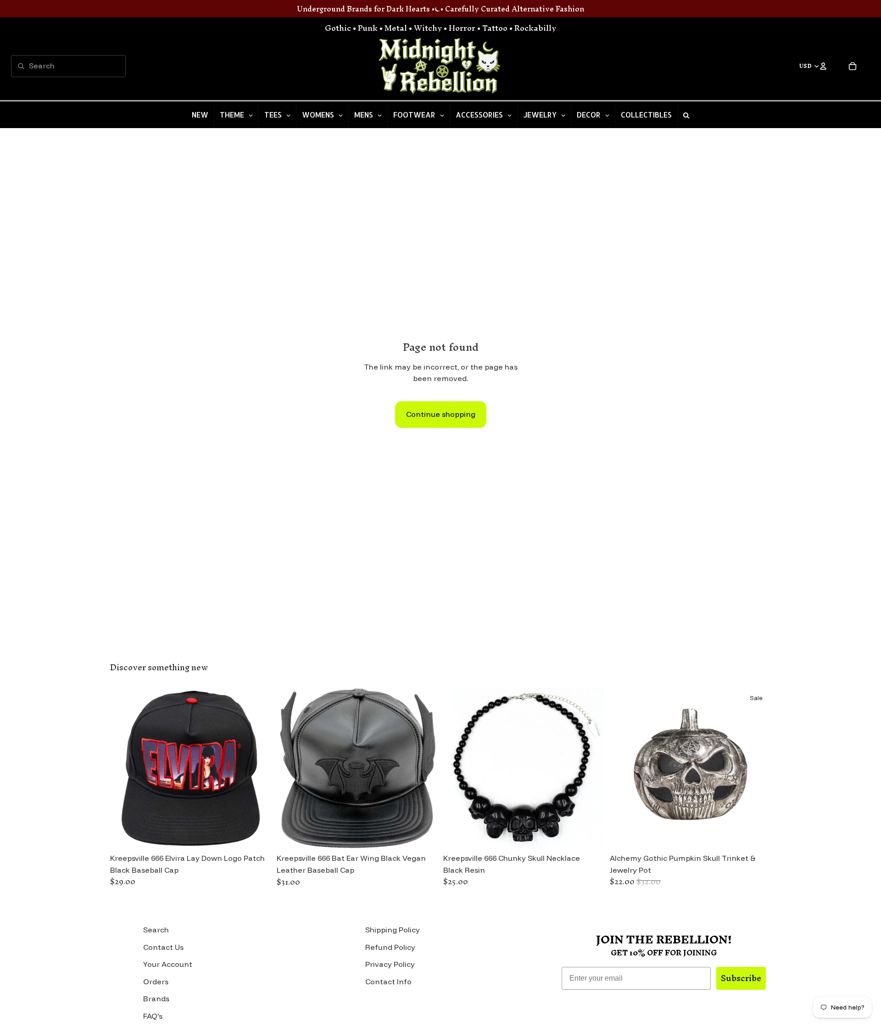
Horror (462, 28)
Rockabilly (535, 28)
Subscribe (741, 978)
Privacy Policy (390, 964)
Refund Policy (390, 947)
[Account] (823, 66)
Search (156, 929)
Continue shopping (440, 414)
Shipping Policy (392, 929)
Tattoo (494, 28)
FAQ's (152, 1016)
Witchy (428, 28)
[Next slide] (257, 768)
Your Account (167, 964)
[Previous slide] (124, 768)
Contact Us (163, 947)
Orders (155, 981)
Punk (368, 28)
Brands (156, 998)
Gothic (338, 28)
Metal (396, 28)
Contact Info (388, 981)
